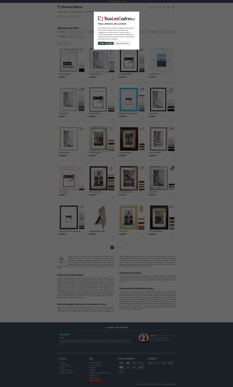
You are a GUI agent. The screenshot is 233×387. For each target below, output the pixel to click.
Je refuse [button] (109, 43)
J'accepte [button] (102, 43)
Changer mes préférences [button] (122, 43)
